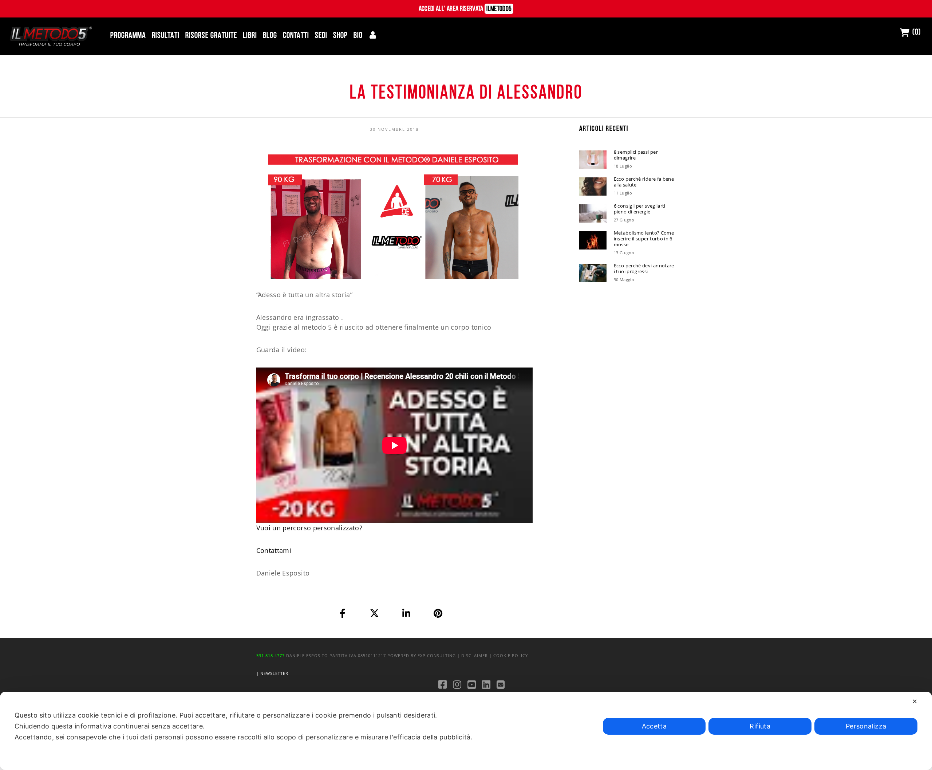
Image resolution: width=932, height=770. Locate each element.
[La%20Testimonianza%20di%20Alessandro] (343, 613)
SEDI (321, 36)
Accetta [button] (654, 726)
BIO (358, 36)
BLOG (270, 36)
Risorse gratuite (211, 36)
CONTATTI (296, 36)
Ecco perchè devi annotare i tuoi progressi (644, 268)
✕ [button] (914, 701)
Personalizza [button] (866, 726)
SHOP (340, 36)
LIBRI (250, 36)
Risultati (165, 36)
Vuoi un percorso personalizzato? (309, 527)
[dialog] (466, 731)
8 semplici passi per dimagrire (636, 155)
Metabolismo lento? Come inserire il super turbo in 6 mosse (644, 238)
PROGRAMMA (128, 36)
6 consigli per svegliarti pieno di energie (640, 209)
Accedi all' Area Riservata (465, 9)
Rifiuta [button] (760, 726)
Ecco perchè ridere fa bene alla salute (644, 182)
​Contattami (274, 550)
